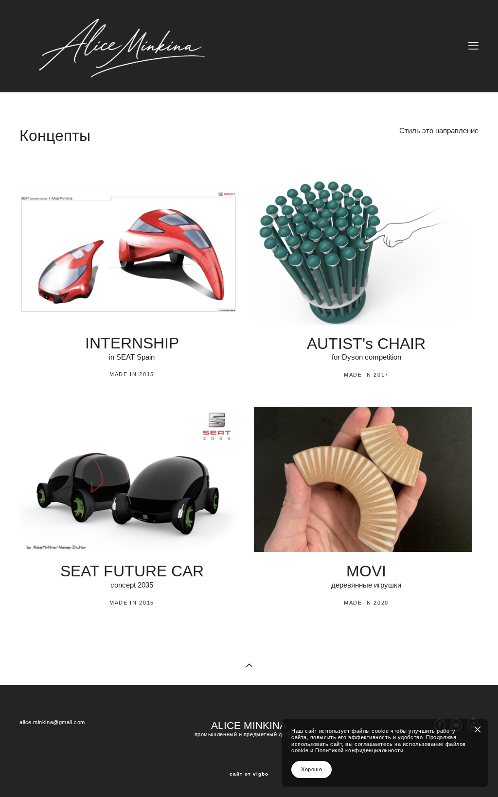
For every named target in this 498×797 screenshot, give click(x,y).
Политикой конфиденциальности (359, 750)
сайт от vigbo (249, 774)
